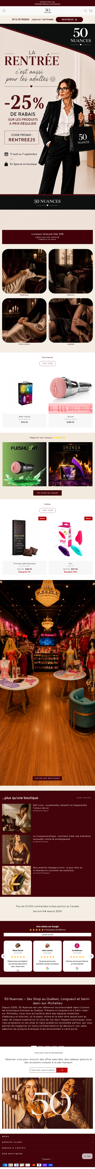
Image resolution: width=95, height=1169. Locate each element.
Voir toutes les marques (47, 493)
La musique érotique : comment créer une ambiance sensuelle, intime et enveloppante (62, 837)
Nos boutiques (12, 1154)
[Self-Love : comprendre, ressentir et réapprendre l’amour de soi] (16, 818)
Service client (12, 1142)
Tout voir (47, 363)
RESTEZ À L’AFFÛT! (14, 1148)
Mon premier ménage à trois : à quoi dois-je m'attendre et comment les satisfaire (57, 869)
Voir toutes (84, 798)
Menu (5, 1136)
